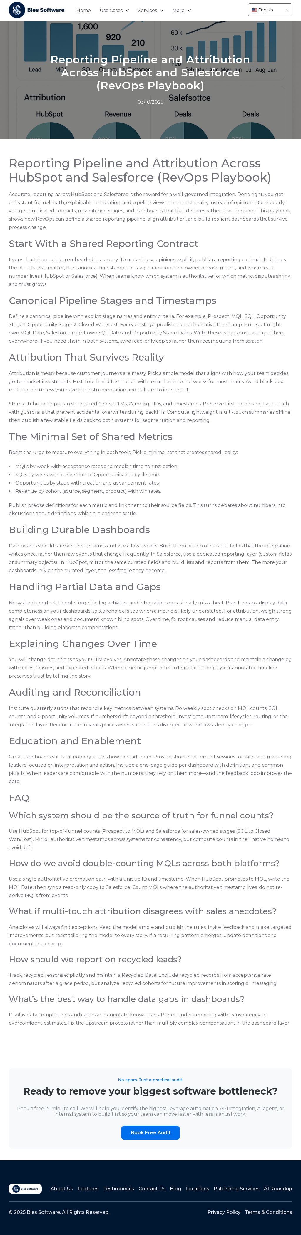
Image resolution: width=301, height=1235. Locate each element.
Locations (197, 1189)
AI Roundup (278, 1189)
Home (83, 10)
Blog (175, 1189)
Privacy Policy (224, 1212)
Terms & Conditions (268, 1212)
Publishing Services (237, 1189)
